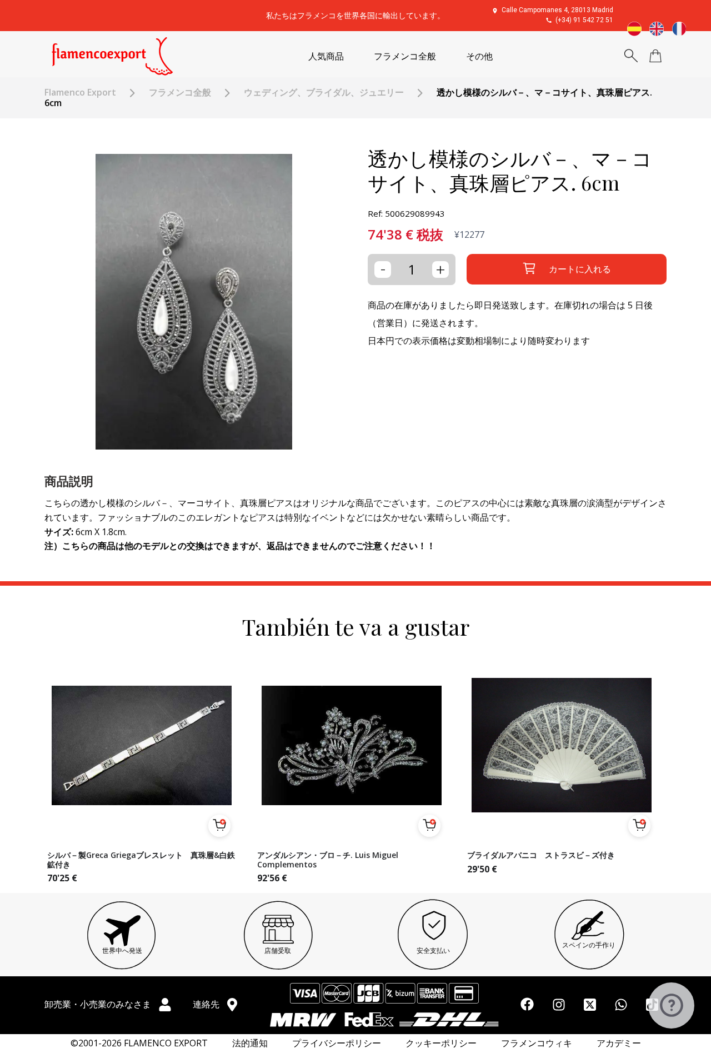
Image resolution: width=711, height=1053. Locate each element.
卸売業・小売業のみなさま (98, 1004)
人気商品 (326, 56)
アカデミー (619, 1043)
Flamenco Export (80, 92)
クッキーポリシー (441, 1043)
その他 (479, 56)
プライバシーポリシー (336, 1043)
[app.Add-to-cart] (219, 826)
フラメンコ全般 (405, 56)
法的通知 (250, 1043)
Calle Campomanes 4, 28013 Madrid (557, 10)
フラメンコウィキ (536, 1043)
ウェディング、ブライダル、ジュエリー (324, 92)
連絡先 (207, 1004)
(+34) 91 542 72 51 (584, 20)
